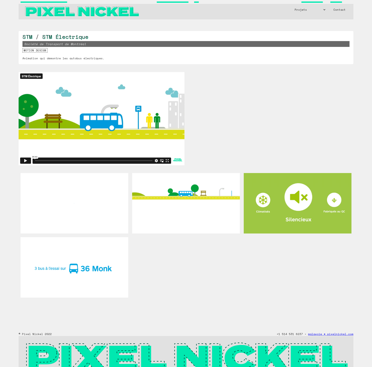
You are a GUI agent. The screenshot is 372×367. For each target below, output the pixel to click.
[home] (81, 10)
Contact (339, 10)
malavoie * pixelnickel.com (330, 334)
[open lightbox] (74, 205)
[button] (310, 10)
